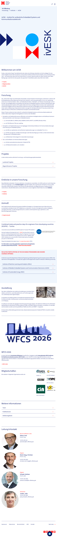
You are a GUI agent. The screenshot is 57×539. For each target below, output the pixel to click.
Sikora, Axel (23, 436)
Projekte (5, 82)
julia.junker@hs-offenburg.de (27, 497)
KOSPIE (4, 86)
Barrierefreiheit (20, 524)
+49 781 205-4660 (24, 479)
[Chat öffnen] (49, 533)
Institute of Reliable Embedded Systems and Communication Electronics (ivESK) (26, 268)
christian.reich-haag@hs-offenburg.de (29, 461)
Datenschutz (12, 524)
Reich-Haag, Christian (26, 455)
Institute (12, 10)
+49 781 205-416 (23, 440)
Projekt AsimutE (6, 215)
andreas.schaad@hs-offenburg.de (28, 480)
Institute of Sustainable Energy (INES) (13, 272)
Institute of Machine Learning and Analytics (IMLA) (17, 264)
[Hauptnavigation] (54, 4)
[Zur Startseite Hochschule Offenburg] (15, 3)
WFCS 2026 (5, 364)
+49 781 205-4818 (24, 459)
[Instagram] (44, 532)
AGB (28, 524)
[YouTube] (47, 532)
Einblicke (5, 194)
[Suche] (52, 4)
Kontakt (32, 524)
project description (25, 241)
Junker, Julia (24, 494)
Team (4, 408)
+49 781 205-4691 (24, 495)
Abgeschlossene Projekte (10, 166)
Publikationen (7, 412)
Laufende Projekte (8, 162)
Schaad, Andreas (25, 474)
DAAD (21, 232)
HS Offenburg (6, 9)
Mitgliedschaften (6, 84)
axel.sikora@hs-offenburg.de (27, 441)
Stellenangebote (7, 416)
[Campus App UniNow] (54, 532)
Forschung (5, 10)
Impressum (4, 524)
